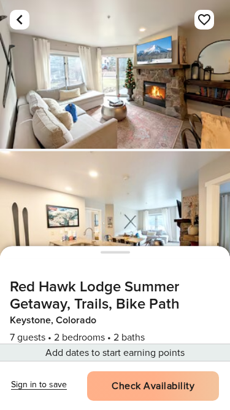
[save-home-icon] (204, 20)
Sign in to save (39, 384)
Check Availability (153, 386)
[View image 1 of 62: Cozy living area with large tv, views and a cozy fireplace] (115, 74)
